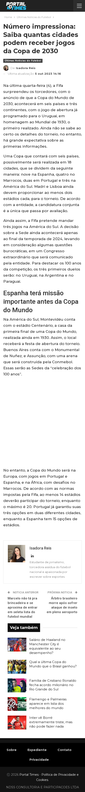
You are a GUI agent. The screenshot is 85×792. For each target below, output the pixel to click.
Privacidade (39, 760)
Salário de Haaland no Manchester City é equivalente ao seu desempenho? (47, 646)
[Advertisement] (42, 423)
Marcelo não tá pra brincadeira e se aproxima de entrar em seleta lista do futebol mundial (22, 607)
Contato (64, 750)
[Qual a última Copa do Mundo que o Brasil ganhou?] (17, 667)
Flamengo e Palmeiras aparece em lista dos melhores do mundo (47, 703)
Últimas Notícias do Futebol (23, 60)
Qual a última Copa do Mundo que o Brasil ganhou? (53, 664)
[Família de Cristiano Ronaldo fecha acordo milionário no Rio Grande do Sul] (17, 685)
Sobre (12, 750)
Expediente (37, 750)
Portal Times (29, 775)
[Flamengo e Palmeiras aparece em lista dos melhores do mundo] (17, 704)
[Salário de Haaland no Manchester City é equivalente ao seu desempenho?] (17, 645)
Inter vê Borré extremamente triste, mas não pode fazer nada (50, 722)
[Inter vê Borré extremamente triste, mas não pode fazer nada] (17, 722)
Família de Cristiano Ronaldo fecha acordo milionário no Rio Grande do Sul (52, 684)
